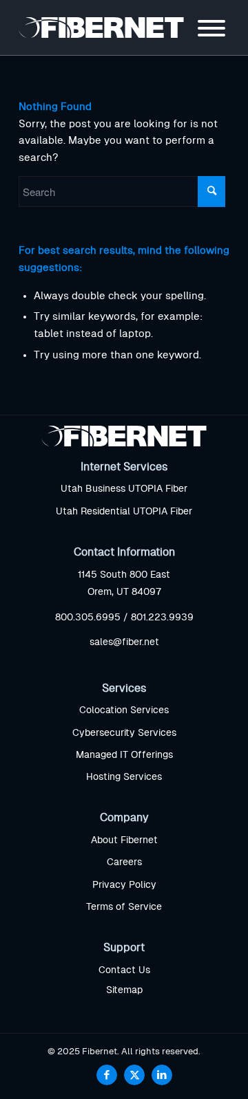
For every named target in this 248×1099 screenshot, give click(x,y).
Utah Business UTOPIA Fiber (124, 489)
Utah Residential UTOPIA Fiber (124, 511)
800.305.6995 (88, 617)
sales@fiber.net (124, 642)
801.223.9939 (162, 617)
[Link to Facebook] (106, 1075)
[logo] (103, 27)
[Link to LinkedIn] (162, 1075)
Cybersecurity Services (124, 733)
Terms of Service (124, 907)
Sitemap (124, 990)
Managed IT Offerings (124, 755)
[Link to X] (134, 1075)
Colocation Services (124, 710)
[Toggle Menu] (211, 28)
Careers (124, 862)
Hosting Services (124, 777)
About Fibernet (124, 840)
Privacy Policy (124, 885)
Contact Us (124, 970)
